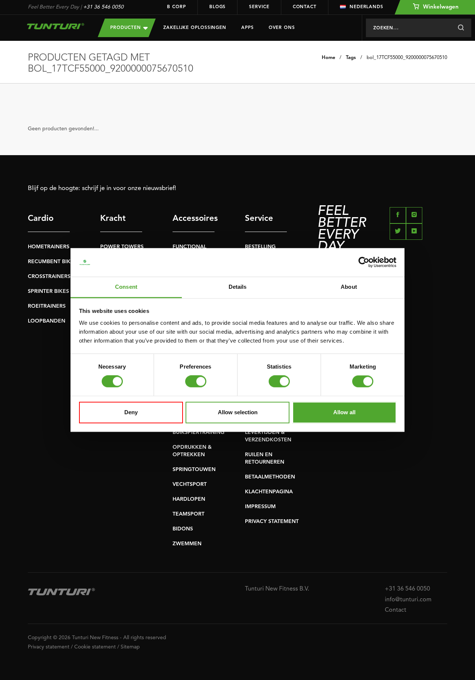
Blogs (217, 7)
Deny (131, 412)
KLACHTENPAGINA (269, 491)
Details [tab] (238, 287)
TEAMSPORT (188, 514)
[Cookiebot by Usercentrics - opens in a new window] (363, 262)
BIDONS (183, 529)
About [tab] (349, 287)
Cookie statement (95, 647)
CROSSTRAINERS (49, 276)
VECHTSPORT (190, 484)
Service (259, 7)
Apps (247, 28)
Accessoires (193, 219)
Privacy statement (48, 647)
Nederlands (366, 7)
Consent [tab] (126, 287)
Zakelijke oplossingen (194, 28)
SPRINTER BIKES (48, 291)
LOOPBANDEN (46, 321)
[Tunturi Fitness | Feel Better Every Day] (55, 26)
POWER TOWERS (122, 246)
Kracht (113, 219)
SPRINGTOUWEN (194, 469)
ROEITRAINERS (47, 306)
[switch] (195, 382)
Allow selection (238, 412)
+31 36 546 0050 (103, 7)
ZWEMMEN (187, 543)
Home (328, 57)
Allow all (344, 412)
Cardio (40, 219)
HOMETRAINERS (48, 246)
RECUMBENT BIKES (52, 261)
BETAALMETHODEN (270, 477)
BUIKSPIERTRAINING (199, 432)
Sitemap (130, 647)
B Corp (176, 7)
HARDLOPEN (189, 499)
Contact (305, 7)
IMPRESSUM (260, 506)
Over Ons (282, 28)
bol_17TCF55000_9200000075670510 (407, 57)
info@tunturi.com (408, 600)
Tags (351, 57)
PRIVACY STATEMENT (272, 521)
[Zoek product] (460, 28)
